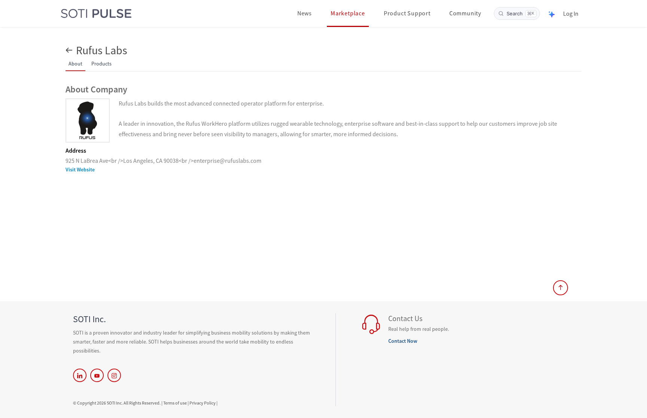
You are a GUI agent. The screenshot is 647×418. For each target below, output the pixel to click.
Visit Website (80, 169)
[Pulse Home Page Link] (96, 13)
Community (465, 13)
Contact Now (402, 341)
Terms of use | (176, 403)
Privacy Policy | (203, 403)
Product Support (407, 13)
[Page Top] (560, 287)
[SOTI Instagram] (114, 375)
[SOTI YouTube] (97, 375)
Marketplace (348, 13)
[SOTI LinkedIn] (79, 375)
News (304, 13)
